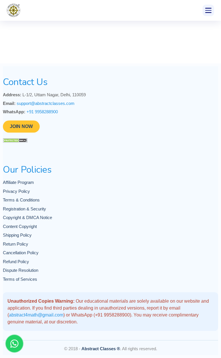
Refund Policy (16, 261)
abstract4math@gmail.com (36, 314)
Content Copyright (20, 226)
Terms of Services (20, 279)
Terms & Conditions (21, 199)
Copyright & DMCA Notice (27, 217)
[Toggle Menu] (208, 10)
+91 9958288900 (42, 111)
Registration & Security (24, 208)
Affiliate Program (18, 182)
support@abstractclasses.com (46, 103)
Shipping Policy (17, 235)
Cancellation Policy (21, 252)
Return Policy (15, 244)
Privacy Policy (16, 191)
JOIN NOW (21, 126)
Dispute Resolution (20, 270)
